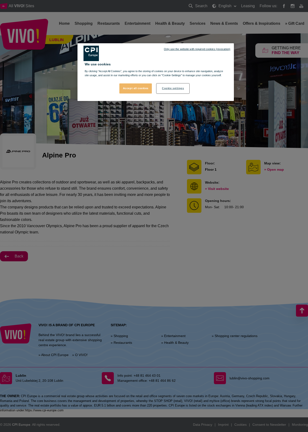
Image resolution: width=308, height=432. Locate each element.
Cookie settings (173, 88)
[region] (155, 72)
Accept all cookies (135, 88)
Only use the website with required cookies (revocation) (197, 49)
